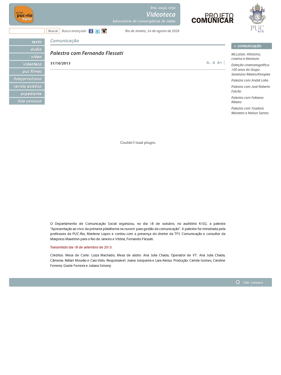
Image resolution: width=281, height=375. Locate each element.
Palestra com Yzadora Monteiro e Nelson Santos (250, 111)
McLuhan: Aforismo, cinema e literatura (246, 56)
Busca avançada (74, 31)
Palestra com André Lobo (249, 80)
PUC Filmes (32, 71)
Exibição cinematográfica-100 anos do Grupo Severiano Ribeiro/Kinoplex (250, 69)
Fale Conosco (30, 101)
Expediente (31, 93)
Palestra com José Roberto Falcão (250, 89)
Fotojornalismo (28, 78)
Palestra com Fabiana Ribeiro (247, 100)
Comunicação (64, 40)
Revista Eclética (28, 86)
